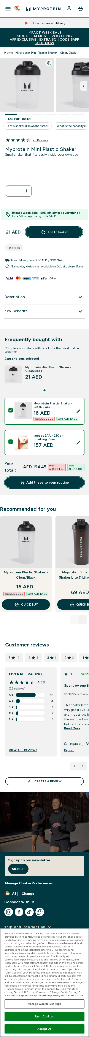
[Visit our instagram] (8, 912)
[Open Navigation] (8, 8)
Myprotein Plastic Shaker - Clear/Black (26, 574)
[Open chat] (39, 912)
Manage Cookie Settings (44, 1003)
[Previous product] (74, 619)
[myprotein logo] (43, 8)
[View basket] (80, 8)
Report (69, 750)
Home (8, 52)
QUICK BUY (29, 604)
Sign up (18, 869)
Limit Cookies (44, 1016)
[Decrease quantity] (11, 191)
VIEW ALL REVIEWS (23, 750)
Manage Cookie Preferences (29, 883)
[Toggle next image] (83, 86)
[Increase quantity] (26, 191)
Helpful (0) (76, 744)
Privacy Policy (51, 995)
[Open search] (17, 8)
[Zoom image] (48, 63)
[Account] (69, 9)
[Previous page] (74, 766)
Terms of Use (74, 995)
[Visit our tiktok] (29, 912)
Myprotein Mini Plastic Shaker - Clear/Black (45, 52)
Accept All (44, 1028)
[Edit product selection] (78, 411)
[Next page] (83, 766)
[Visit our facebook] (19, 912)
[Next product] (83, 619)
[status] (19, 191)
